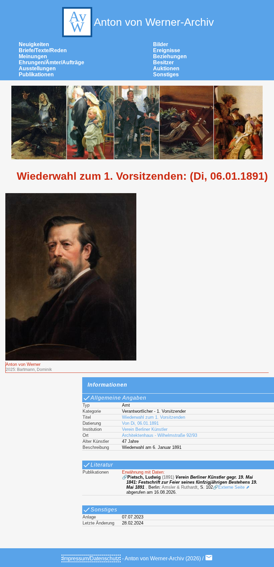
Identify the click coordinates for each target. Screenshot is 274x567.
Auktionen (166, 68)
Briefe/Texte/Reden (43, 50)
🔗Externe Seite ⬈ (231, 487)
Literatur (102, 465)
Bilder (160, 44)
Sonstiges (166, 74)
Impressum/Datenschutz (91, 558)
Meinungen (33, 56)
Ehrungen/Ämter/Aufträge (51, 62)
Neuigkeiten (34, 44)
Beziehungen (170, 56)
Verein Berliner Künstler (144, 429)
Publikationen (36, 74)
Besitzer (163, 62)
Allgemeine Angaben (118, 398)
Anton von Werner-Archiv (154, 22)
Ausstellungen (37, 68)
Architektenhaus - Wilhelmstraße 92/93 (159, 435)
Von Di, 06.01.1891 (140, 423)
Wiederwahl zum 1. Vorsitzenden (153, 417)
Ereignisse (166, 50)
